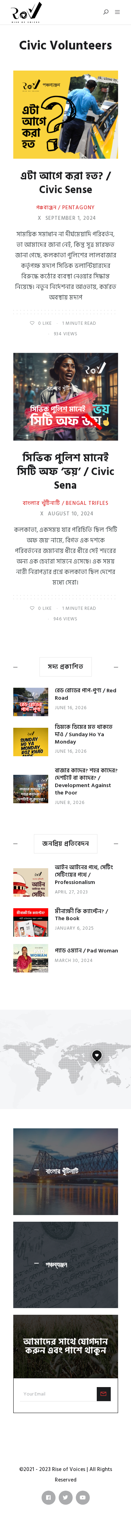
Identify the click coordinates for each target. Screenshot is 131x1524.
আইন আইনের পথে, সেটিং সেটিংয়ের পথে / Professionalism (84, 875)
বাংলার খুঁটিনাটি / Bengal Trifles (66, 503)
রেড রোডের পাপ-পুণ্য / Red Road (85, 694)
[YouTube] (83, 1498)
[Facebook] (49, 1498)
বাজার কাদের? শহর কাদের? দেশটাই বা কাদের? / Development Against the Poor (86, 781)
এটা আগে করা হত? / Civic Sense (65, 183)
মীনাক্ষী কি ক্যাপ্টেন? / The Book (81, 915)
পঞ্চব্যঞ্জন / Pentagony (65, 208)
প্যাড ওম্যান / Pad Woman (86, 950)
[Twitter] (66, 1498)
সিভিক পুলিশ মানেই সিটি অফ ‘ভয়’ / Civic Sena (65, 472)
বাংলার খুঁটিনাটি (62, 1171)
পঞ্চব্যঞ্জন (56, 1264)
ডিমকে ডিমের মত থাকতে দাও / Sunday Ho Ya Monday (83, 734)
